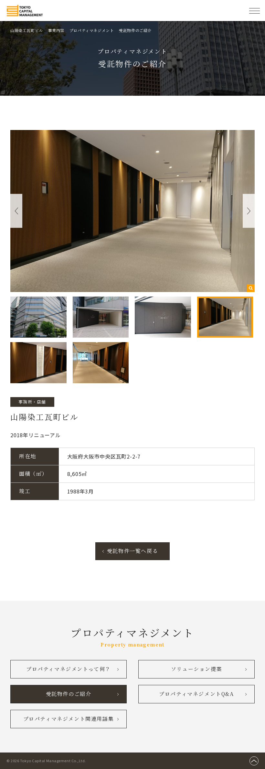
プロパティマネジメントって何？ (68, 669)
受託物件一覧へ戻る (132, 551)
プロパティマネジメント (91, 30)
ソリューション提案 (196, 669)
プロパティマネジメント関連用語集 (68, 718)
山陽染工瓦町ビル (26, 30)
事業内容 (56, 30)
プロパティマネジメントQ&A (196, 694)
